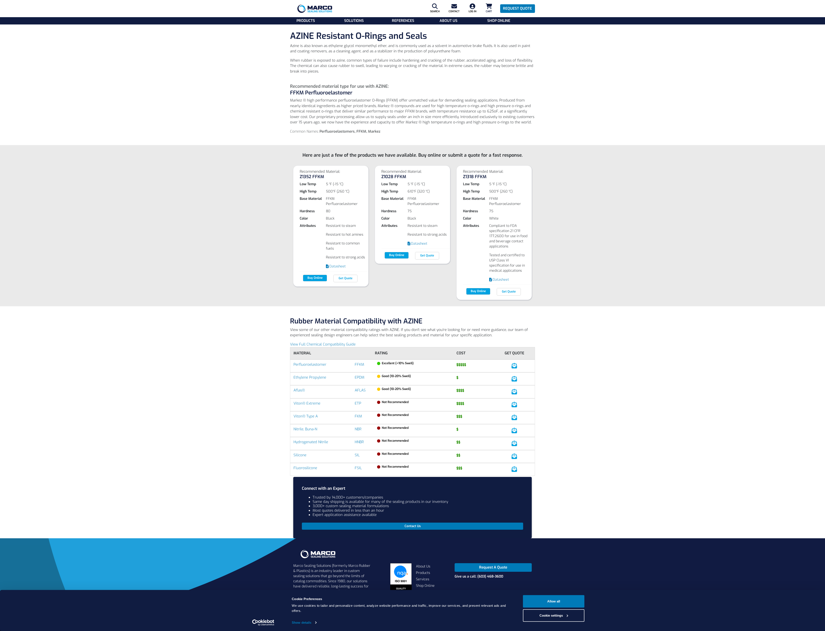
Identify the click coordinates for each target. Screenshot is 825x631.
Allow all (553, 601)
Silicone (299, 455)
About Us (448, 20)
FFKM (359, 364)
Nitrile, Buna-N (305, 429)
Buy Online (315, 278)
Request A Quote (493, 567)
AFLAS (360, 390)
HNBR (359, 442)
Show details (301, 622)
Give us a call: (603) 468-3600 (479, 576)
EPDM (359, 377)
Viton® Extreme (306, 403)
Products (305, 20)
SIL (357, 455)
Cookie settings (551, 615)
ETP (358, 403)
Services (422, 579)
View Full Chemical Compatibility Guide (323, 344)
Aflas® (299, 390)
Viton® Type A (305, 416)
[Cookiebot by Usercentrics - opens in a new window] (263, 622)
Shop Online (498, 20)
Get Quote (346, 278)
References (403, 20)
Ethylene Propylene (309, 377)
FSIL (358, 468)
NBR (358, 429)
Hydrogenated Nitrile (310, 442)
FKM (358, 416)
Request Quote (517, 8)
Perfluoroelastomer (309, 364)
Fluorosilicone (305, 468)
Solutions (354, 20)
